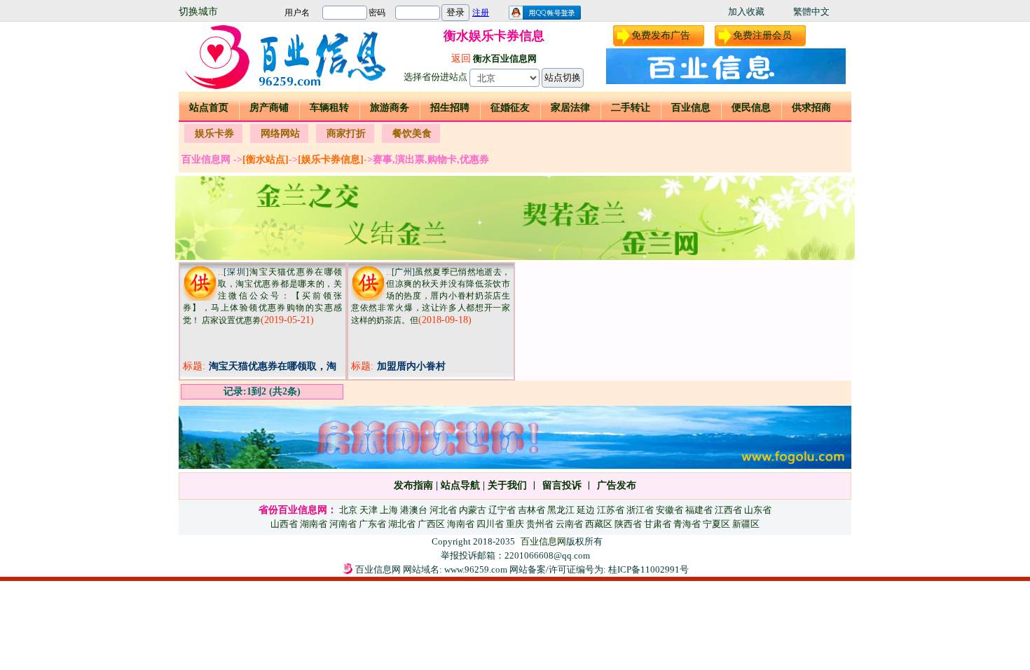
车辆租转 (329, 107)
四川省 (490, 524)
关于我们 (507, 485)
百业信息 (690, 107)
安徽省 (669, 510)
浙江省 (640, 510)
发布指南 (413, 485)
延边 (586, 510)
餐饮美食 (412, 133)
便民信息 (751, 107)
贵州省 (540, 524)
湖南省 (313, 524)
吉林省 (531, 510)
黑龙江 (561, 510)
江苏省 (610, 510)
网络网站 (280, 133)
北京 (348, 510)
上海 (389, 510)
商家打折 (346, 133)
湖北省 (402, 524)
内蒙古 (472, 510)
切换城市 (198, 11)
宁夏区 (716, 524)
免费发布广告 (660, 35)
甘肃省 (657, 524)
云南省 (569, 524)
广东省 (372, 524)
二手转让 (630, 107)
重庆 (515, 524)
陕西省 (628, 524)
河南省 (343, 524)
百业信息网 (543, 541)
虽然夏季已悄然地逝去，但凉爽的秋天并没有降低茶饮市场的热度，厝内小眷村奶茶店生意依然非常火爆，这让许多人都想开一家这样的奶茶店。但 (430, 296)
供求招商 (811, 107)
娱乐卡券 (214, 133)
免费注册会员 (762, 35)
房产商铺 (269, 107)
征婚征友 (510, 107)
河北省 (443, 510)
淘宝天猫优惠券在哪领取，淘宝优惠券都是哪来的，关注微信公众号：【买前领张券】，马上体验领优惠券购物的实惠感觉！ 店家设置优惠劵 (262, 296)
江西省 (728, 510)
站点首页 (208, 107)
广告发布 (616, 485)
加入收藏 (746, 11)
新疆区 (746, 524)
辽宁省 (502, 510)
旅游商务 (389, 107)
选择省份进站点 (435, 76)
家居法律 (570, 107)
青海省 (687, 524)
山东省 (757, 510)
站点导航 (460, 485)
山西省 (284, 524)
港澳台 (413, 510)
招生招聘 (449, 107)
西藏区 (598, 524)
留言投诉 (562, 485)
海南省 (460, 524)
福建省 (699, 510)
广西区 (431, 524)
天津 (368, 510)
